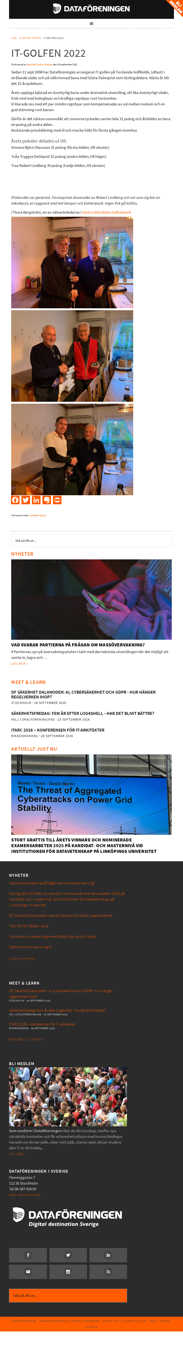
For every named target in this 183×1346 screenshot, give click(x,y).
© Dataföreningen (23, 1321)
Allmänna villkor (133, 1321)
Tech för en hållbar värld (28, 926)
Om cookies (110, 1321)
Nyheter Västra (38, 515)
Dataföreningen (91, 8)
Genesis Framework (86, 1321)
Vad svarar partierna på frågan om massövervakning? (78, 645)
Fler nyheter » (22, 959)
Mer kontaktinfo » (26, 1195)
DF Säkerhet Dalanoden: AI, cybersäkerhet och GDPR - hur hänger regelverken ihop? (83, 694)
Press (153, 1321)
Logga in (91, 1326)
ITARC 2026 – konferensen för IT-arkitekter (57, 730)
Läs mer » (20, 664)
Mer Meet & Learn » (26, 1039)
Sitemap (164, 1321)
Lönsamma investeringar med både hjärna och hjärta (52, 936)
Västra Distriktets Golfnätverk (106, 212)
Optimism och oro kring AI (30, 947)
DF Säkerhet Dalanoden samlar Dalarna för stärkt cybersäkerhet (60, 915)
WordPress (61, 1321)
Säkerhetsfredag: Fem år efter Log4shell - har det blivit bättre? (82, 713)
